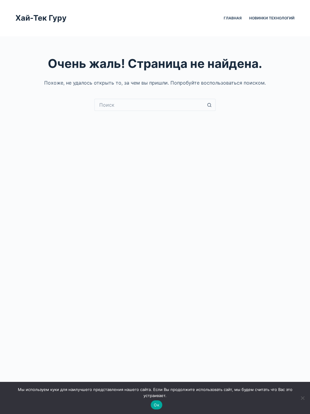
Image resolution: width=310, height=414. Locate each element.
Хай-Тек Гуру (41, 17)
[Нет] (302, 398)
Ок (156, 404)
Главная (233, 18)
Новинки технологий (272, 18)
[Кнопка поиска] (209, 105)
